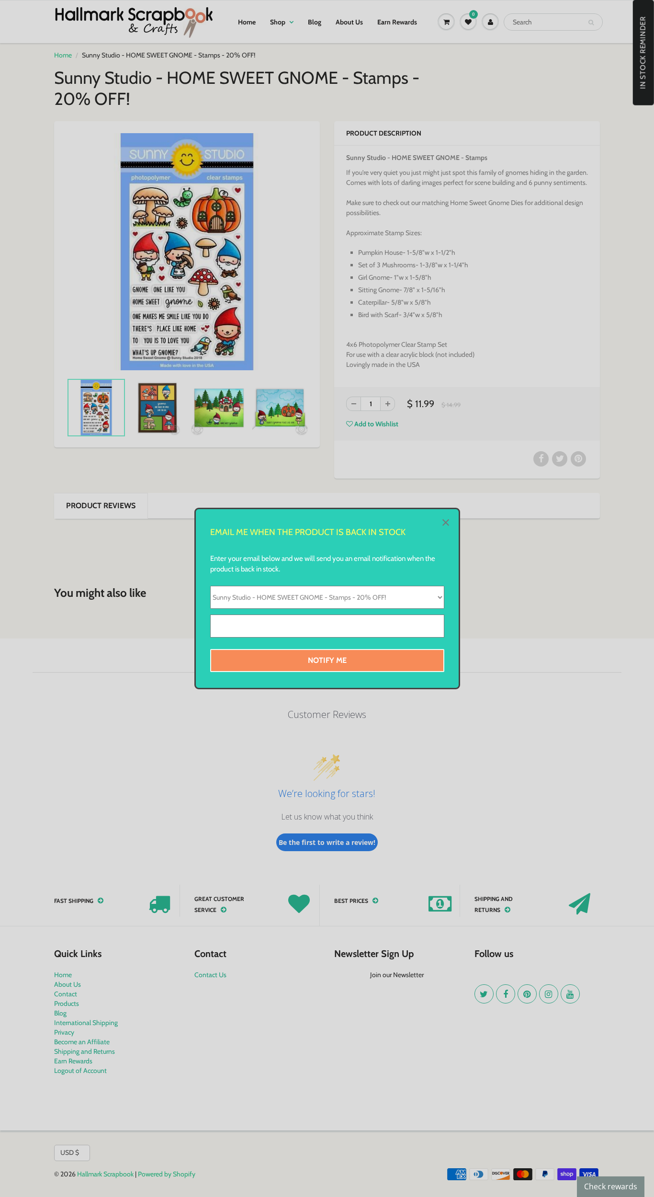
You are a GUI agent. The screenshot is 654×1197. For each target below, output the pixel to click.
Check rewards (610, 1186)
